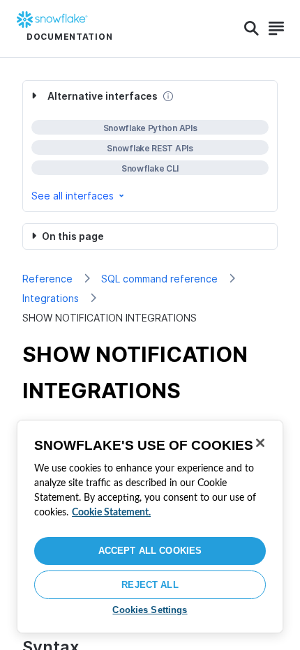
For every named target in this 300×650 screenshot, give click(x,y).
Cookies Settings (149, 610)
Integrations (50, 298)
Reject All (149, 585)
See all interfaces (72, 196)
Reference (47, 279)
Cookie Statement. (111, 512)
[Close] (260, 443)
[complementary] (150, 146)
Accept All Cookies (150, 550)
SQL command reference (159, 279)
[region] (150, 526)
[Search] (251, 29)
